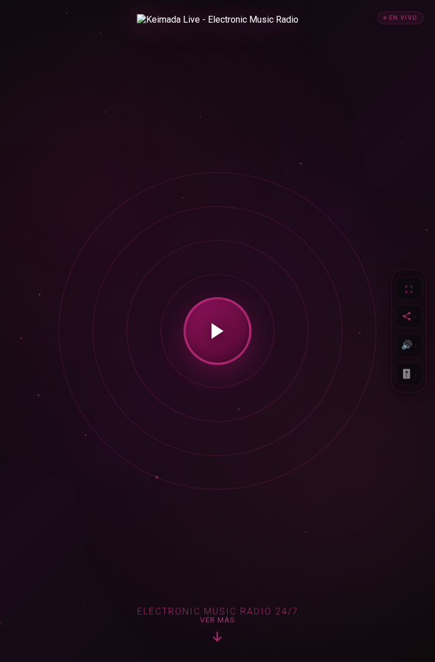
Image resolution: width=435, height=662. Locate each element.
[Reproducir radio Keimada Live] (217, 331)
